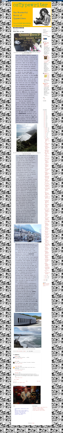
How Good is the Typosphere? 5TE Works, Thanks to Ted (47, 185)
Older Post (38, 381)
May (45, 136)
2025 (45, 112)
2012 (45, 279)
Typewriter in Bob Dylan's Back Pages (47, 151)
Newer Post (15, 381)
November (46, 129)
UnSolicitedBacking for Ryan (47, 221)
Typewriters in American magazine (47, 232)
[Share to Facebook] (31, 351)
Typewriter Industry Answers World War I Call (47, 180)
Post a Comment (16, 379)
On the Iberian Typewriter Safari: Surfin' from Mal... (47, 140)
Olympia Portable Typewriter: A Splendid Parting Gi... (47, 264)
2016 (45, 123)
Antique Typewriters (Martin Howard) (39, 410)
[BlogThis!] (29, 351)
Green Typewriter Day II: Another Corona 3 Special (47, 169)
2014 (45, 125)
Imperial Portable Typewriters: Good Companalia (47, 241)
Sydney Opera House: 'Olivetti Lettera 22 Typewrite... (47, 161)
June (45, 135)
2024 (45, 113)
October (46, 130)
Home (26, 381)
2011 (45, 280)
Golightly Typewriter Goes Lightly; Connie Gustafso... (47, 147)
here (30, 53)
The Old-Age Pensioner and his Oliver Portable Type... (47, 260)
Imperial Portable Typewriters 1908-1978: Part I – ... (47, 252)
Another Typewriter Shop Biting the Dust (46, 86)
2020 (45, 118)
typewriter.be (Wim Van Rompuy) (38, 408)
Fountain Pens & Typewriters (46, 83)
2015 (45, 124)
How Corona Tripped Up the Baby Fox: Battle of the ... (47, 197)
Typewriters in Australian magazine (47, 234)
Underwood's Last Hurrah (47, 183)
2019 (45, 119)
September (46, 131)
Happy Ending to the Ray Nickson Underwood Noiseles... (47, 256)
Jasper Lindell (17, 366)
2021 (45, 117)
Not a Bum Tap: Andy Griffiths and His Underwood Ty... (47, 189)
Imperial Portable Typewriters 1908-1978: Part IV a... (47, 224)
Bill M (16, 361)
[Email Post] (27, 351)
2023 (45, 114)
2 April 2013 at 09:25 (18, 363)
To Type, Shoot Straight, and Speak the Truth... (46, 43)
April (46, 137)
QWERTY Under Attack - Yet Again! (47, 153)
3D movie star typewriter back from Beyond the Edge (47, 202)
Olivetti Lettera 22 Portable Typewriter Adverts (47, 165)
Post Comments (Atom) (21, 382)
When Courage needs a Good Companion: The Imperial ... (47, 244)
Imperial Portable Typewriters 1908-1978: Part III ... (47, 228)
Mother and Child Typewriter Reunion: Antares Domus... (47, 215)
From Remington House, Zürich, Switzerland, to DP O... (47, 268)
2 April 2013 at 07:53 (18, 358)
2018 (45, 120)
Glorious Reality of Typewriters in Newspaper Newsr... (47, 173)
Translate (46, 33)
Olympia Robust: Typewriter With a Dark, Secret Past (47, 177)
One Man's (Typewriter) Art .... (47, 156)
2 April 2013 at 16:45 (18, 370)
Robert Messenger (20, 351)
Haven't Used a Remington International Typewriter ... (47, 210)
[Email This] (29, 351)
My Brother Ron (47, 208)
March (46, 275)
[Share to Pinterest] (32, 351)
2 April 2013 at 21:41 (18, 377)
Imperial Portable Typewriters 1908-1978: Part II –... (47, 248)
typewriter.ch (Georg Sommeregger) (38, 409)
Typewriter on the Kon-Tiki (47, 158)
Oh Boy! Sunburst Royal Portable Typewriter (47, 143)
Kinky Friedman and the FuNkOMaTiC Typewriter (47, 218)
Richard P (16, 356)
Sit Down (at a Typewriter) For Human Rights (47, 237)
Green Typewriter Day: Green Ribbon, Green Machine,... (47, 193)
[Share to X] (30, 351)
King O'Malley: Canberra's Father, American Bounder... (47, 206)
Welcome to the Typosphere (46, 73)
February (46, 276)
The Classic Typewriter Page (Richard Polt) (40, 407)
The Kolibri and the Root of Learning (47, 273)
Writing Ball (46, 55)
